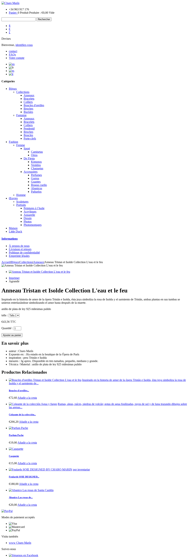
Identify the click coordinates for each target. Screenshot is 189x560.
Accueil (6, 262)
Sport (27, 148)
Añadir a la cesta (27, 397)
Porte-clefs (30, 138)
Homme (21, 195)
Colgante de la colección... (22, 414)
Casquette (14, 456)
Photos (28, 221)
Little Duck (15, 231)
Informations (9, 238)
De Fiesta (29, 158)
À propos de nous (19, 245)
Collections (22, 92)
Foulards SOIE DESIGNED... (24, 476)
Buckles (28, 111)
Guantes (36, 181)
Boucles (28, 135)
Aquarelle (29, 214)
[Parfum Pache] (18, 428)
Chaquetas (37, 168)
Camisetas (37, 151)
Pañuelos (36, 191)
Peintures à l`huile (34, 208)
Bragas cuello (39, 185)
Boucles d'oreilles (34, 105)
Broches (28, 108)
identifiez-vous (24, 44)
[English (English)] (12, 64)
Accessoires (30, 171)
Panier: (13, 12)
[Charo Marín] (10, 3)
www (20, 542)
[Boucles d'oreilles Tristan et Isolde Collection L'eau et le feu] (45, 380)
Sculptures (22, 201)
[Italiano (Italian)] (11, 74)
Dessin (28, 218)
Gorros (35, 178)
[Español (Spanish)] (11, 70)
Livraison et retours (20, 249)
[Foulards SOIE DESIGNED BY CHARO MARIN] (40, 469)
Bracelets (29, 98)
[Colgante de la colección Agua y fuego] (33, 404)
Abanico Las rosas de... (21, 497)
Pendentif (29, 128)
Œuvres (13, 198)
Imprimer (14, 278)
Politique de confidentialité (24, 252)
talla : (4, 315)
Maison (13, 228)
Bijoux (13, 88)
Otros (34, 155)
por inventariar (81, 469)
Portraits (21, 204)
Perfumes (36, 175)
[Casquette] (16, 448)
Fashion (13, 141)
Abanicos (36, 188)
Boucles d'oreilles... (19, 390)
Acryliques (30, 211)
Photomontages (33, 224)
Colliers (28, 102)
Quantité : (7, 328)
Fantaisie (21, 115)
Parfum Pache (16, 435)
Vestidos (36, 165)
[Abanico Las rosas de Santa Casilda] (31, 490)
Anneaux (29, 95)
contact (13, 51)
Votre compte (16, 57)
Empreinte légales (19, 255)
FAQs (12, 54)
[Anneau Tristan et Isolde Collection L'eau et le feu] (98, 271)
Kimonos (36, 161)
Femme (20, 145)
